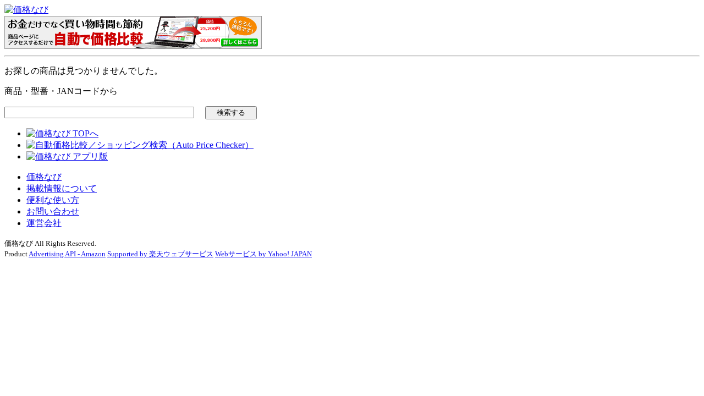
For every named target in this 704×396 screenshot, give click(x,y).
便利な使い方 (52, 200)
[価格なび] (26, 9)
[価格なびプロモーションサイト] (133, 46)
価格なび (44, 177)
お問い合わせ (52, 211)
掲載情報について (61, 188)
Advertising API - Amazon (67, 254)
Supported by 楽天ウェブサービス (160, 254)
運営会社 (44, 223)
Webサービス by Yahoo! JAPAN (263, 254)
